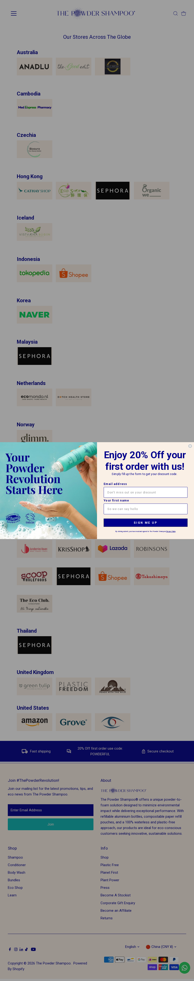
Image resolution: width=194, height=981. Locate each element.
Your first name (116, 500)
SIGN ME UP (145, 522)
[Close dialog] (190, 446)
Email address (115, 484)
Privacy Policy (171, 531)
